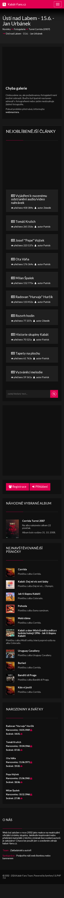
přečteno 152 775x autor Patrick (32, 280)
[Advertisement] (32, 68)
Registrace (19, 486)
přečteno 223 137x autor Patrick (32, 242)
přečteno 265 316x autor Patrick (32, 223)
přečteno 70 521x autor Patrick (31, 336)
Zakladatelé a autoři (20, 850)
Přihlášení (41, 486)
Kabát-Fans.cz (17, 4)
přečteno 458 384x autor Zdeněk (31, 201)
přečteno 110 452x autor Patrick (33, 299)
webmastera (12, 112)
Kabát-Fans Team (24, 875)
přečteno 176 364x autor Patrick (32, 261)
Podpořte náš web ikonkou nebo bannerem (27, 857)
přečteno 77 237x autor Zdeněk (31, 318)
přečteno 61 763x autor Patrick (31, 355)
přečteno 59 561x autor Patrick (31, 374)
